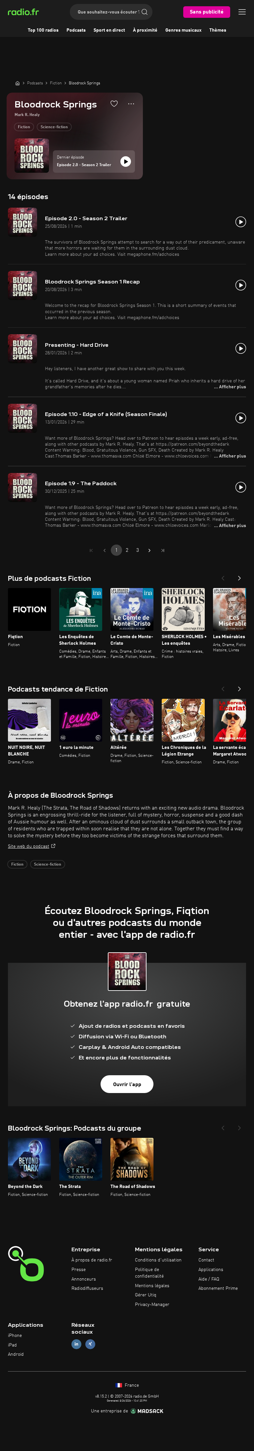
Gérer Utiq (145, 1295)
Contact (206, 1260)
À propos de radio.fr (91, 1260)
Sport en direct (109, 30)
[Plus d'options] (131, 104)
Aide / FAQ (208, 1279)
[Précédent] (223, 576)
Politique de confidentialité (149, 1273)
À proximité (145, 30)
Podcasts (76, 30)
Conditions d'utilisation (158, 1260)
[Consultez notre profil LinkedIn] (76, 1344)
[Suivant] (239, 576)
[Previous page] (104, 550)
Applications (210, 1269)
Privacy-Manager (152, 1304)
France (131, 1385)
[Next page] (149, 550)
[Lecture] (125, 161)
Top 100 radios (43, 30)
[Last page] (162, 550)
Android (16, 1354)
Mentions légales (152, 1286)
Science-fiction (54, 127)
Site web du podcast (28, 846)
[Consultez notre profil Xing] (90, 1344)
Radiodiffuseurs (87, 1288)
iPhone (15, 1335)
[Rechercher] (144, 12)
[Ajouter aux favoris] (114, 103)
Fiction (24, 127)
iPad (12, 1345)
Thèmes (217, 30)
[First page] (91, 550)
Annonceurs (83, 1279)
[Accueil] (17, 83)
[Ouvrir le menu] (242, 12)
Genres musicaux (183, 30)
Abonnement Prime (218, 1288)
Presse (78, 1269)
